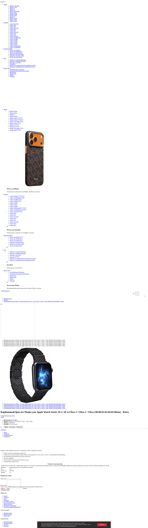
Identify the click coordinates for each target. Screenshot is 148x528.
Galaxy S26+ (13, 25)
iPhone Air (12, 10)
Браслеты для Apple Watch (17, 54)
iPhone (5, 4)
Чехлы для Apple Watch (16, 57)
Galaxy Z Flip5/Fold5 (15, 46)
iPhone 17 (12, 8)
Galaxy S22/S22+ (14, 36)
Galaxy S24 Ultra (14, 32)
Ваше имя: (3, 478)
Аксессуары (7, 68)
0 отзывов (3, 415)
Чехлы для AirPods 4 (15, 50)
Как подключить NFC (9, 503)
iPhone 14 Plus (13, 21)
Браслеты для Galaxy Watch (17, 55)
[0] (145, 293)
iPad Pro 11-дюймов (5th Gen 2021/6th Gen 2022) (22, 66)
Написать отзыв (10, 415)
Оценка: (3, 488)
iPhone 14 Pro (13, 19)
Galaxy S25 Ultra (14, 28)
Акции (5, 496)
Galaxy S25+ (13, 29)
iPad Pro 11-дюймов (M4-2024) (18, 61)
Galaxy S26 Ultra (14, 24)
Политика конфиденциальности (12, 507)
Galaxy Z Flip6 (13, 44)
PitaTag (12, 75)
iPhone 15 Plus (13, 18)
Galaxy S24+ (13, 33)
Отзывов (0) (7, 436)
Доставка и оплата (8, 501)
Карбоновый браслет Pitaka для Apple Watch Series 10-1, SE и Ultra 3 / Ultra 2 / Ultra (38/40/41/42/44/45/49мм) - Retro (34, 301)
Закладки (6, 524)
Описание (6, 433)
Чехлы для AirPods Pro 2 (16, 53)
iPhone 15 (12, 17)
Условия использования (10, 505)
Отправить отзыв (5, 489)
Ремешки (12, 76)
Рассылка (6, 526)
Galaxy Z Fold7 (14, 42)
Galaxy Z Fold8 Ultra (15, 37)
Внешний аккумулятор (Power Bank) (19, 71)
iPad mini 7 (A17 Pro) (15, 62)
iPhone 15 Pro (13, 15)
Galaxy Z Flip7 (13, 43)
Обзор (5, 432)
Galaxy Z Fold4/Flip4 (15, 47)
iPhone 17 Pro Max (14, 6)
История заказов (8, 523)
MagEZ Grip (13, 73)
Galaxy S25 (13, 30)
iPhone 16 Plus (13, 14)
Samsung (6, 22)
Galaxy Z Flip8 (13, 40)
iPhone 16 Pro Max (14, 11)
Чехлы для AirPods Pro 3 (16, 51)
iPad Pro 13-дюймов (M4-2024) (18, 60)
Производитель (8, 298)
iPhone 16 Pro (13, 12)
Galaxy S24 (13, 35)
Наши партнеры (8, 504)
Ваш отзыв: (4, 485)
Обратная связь (8, 513)
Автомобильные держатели (17, 69)
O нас (5, 498)
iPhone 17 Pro (13, 7)
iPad (5, 58)
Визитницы (13, 72)
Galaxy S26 (13, 26)
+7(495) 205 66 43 (5, 291)
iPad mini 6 (12, 64)
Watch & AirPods (8, 48)
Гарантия (6, 497)
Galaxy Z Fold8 (14, 39)
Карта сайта (7, 515)
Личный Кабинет (8, 522)
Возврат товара (8, 514)
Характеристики (8, 435)
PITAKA (6, 300)
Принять (102, 524)
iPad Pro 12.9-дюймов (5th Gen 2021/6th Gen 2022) (23, 65)
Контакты (6, 500)
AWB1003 (3, 429)
